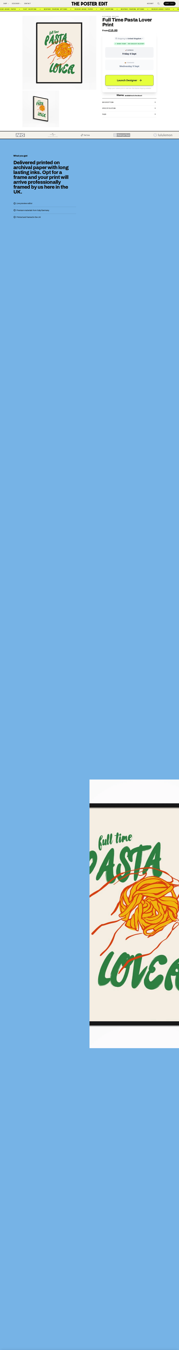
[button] (158, 3)
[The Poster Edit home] (89, 4)
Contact (27, 4)
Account (150, 4)
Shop (5, 4)
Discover (15, 4)
